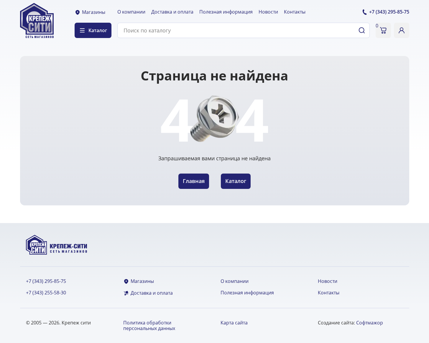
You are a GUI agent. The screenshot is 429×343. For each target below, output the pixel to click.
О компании (131, 12)
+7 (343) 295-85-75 (46, 281)
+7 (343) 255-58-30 (46, 293)
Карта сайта (234, 322)
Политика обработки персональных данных (149, 325)
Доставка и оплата (172, 12)
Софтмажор (369, 322)
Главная (194, 180)
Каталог (235, 180)
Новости (268, 12)
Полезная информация (226, 12)
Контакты (294, 12)
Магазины (93, 12)
